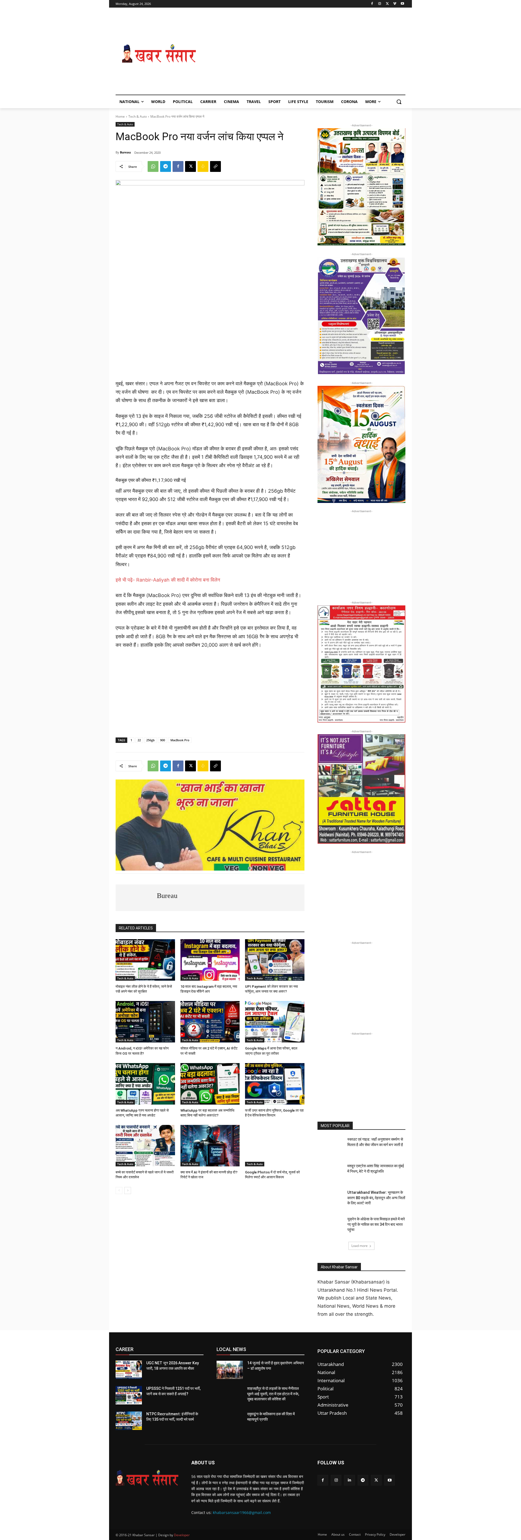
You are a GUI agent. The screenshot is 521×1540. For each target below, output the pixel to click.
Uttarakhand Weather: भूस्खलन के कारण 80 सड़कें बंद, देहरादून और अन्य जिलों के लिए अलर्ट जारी (376, 1197)
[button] (398, 101)
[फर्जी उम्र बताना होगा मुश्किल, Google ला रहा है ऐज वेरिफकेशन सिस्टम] (274, 1084)
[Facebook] (372, 4)
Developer (182, 1535)
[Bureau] (136, 897)
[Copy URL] (215, 166)
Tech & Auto (137, 116)
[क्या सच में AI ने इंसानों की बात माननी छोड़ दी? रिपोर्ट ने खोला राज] (210, 1145)
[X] (387, 4)
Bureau (125, 152)
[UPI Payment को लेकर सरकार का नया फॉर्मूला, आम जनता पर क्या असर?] (274, 960)
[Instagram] (380, 4)
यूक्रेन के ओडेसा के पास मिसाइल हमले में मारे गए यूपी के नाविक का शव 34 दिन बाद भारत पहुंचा (376, 1224)
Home (120, 116)
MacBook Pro (179, 740)
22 (139, 740)
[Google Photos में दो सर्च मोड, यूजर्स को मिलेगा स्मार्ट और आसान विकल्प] (274, 1145)
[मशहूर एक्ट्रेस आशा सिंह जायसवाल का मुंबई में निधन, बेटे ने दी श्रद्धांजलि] (330, 1172)
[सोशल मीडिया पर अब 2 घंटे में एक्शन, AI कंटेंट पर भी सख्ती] (210, 1021)
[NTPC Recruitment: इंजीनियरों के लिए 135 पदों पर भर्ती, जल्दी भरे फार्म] (129, 1420)
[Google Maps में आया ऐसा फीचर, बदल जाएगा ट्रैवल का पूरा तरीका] (274, 1021)
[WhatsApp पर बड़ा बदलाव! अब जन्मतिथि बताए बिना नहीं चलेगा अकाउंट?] (210, 1084)
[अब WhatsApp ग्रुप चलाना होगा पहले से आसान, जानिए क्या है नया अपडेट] (145, 1084)
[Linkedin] (349, 1480)
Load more (359, 1245)
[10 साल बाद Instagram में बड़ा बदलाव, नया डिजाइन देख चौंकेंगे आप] (210, 960)
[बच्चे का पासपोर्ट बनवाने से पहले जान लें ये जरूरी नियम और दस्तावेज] (145, 1145)
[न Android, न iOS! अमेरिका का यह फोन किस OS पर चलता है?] (145, 1021)
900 (162, 740)
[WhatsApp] (153, 166)
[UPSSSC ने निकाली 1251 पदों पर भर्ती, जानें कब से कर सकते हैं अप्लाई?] (129, 1395)
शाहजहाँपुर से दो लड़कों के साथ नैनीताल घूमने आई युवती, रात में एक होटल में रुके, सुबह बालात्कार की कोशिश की (273, 1393)
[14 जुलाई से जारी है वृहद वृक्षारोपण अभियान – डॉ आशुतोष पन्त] (230, 1370)
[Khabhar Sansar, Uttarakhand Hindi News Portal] (159, 53)
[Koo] (203, 166)
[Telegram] (165, 166)
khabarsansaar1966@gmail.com (242, 1512)
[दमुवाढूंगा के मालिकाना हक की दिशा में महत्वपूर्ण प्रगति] (230, 1420)
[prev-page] (119, 1190)
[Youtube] (402, 4)
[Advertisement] (303, 54)
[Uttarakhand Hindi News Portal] (147, 1478)
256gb (150, 740)
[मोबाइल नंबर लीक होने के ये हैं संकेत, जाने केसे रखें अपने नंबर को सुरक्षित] (145, 960)
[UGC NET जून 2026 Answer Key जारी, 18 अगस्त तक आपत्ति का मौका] (129, 1370)
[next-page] (127, 1190)
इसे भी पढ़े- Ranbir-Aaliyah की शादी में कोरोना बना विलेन (168, 580)
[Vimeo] (395, 4)
